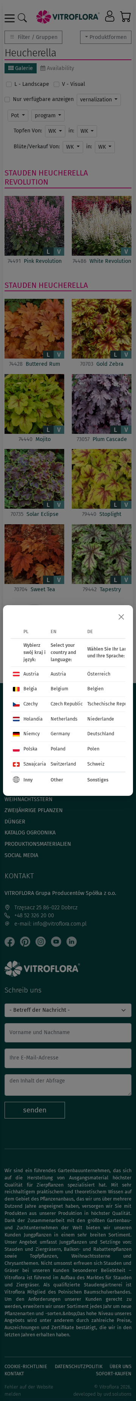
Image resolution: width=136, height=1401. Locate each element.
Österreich (98, 674)
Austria (31, 674)
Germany (60, 733)
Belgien (95, 688)
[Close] (121, 617)
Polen (93, 749)
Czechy (30, 704)
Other (57, 780)
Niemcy (31, 733)
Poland (58, 749)
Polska (30, 749)
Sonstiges (97, 780)
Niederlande (100, 719)
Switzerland (63, 764)
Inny (27, 780)
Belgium (59, 688)
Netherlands (64, 719)
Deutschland (100, 733)
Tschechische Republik (111, 704)
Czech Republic (67, 704)
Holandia (33, 719)
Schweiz (95, 764)
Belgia (30, 688)
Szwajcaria (34, 764)
